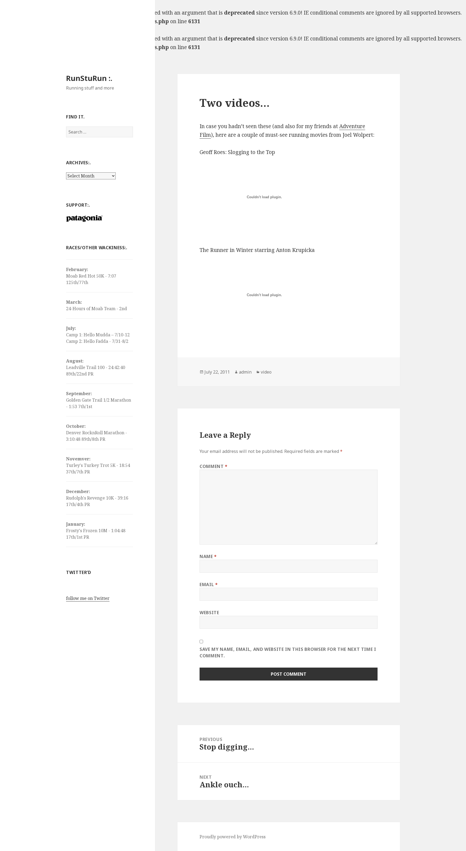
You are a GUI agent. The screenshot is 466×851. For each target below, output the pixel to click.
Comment (214, 466)
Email (209, 584)
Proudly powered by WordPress (233, 837)
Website (209, 613)
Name (208, 556)
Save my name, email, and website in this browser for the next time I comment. (288, 652)
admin (245, 372)
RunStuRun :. (89, 78)
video (266, 372)
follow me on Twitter (87, 598)
